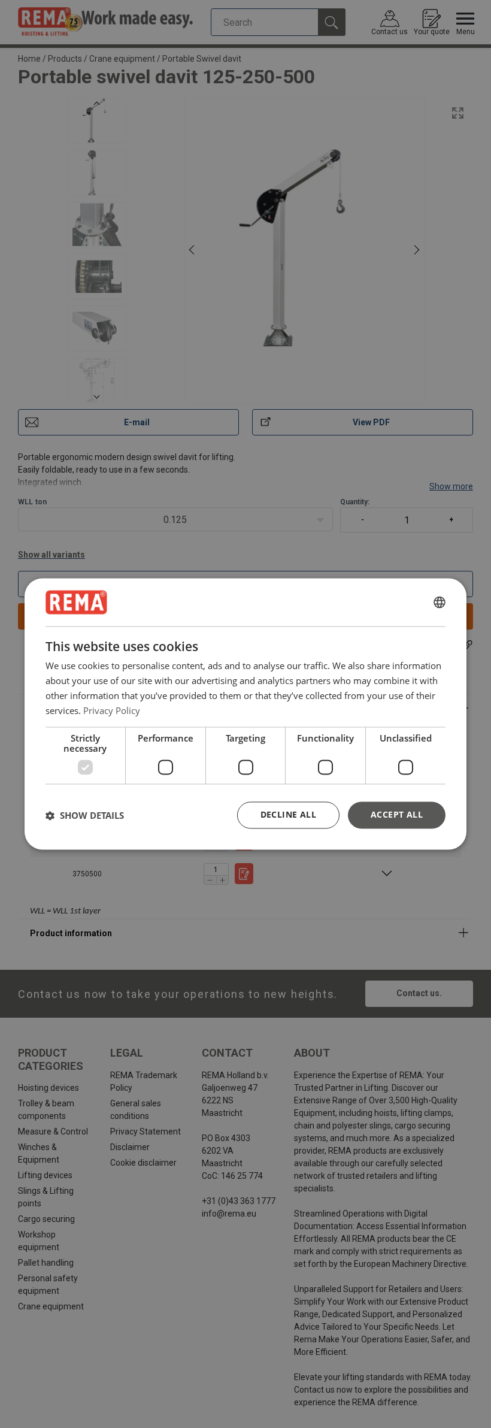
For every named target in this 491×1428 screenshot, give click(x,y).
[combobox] (439, 602)
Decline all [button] (288, 815)
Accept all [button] (397, 815)
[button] (85, 815)
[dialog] (245, 713)
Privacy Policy (111, 710)
